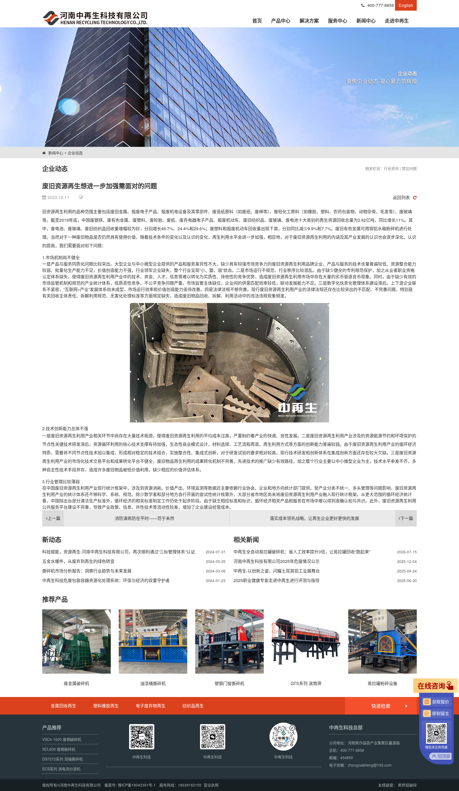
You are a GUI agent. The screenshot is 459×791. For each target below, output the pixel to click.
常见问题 (409, 168)
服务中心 (337, 20)
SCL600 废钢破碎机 (58, 749)
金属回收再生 (63, 706)
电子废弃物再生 (150, 706)
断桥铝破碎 (407, 785)
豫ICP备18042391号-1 (137, 785)
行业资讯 (391, 168)
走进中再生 (397, 20)
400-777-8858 (380, 5)
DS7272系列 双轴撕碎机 (62, 759)
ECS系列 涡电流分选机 (61, 768)
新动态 (51, 539)
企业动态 (75, 152)
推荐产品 (55, 599)
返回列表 (401, 197)
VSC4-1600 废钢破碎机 (61, 739)
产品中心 (280, 20)
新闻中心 (366, 20)
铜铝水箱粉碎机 (384, 228)
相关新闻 (246, 539)
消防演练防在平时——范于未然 (111, 518)
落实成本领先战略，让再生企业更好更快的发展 (341, 518)
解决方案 (309, 20)
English (406, 5)
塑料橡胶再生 (106, 706)
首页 (257, 20)
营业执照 (211, 785)
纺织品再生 (193, 706)
